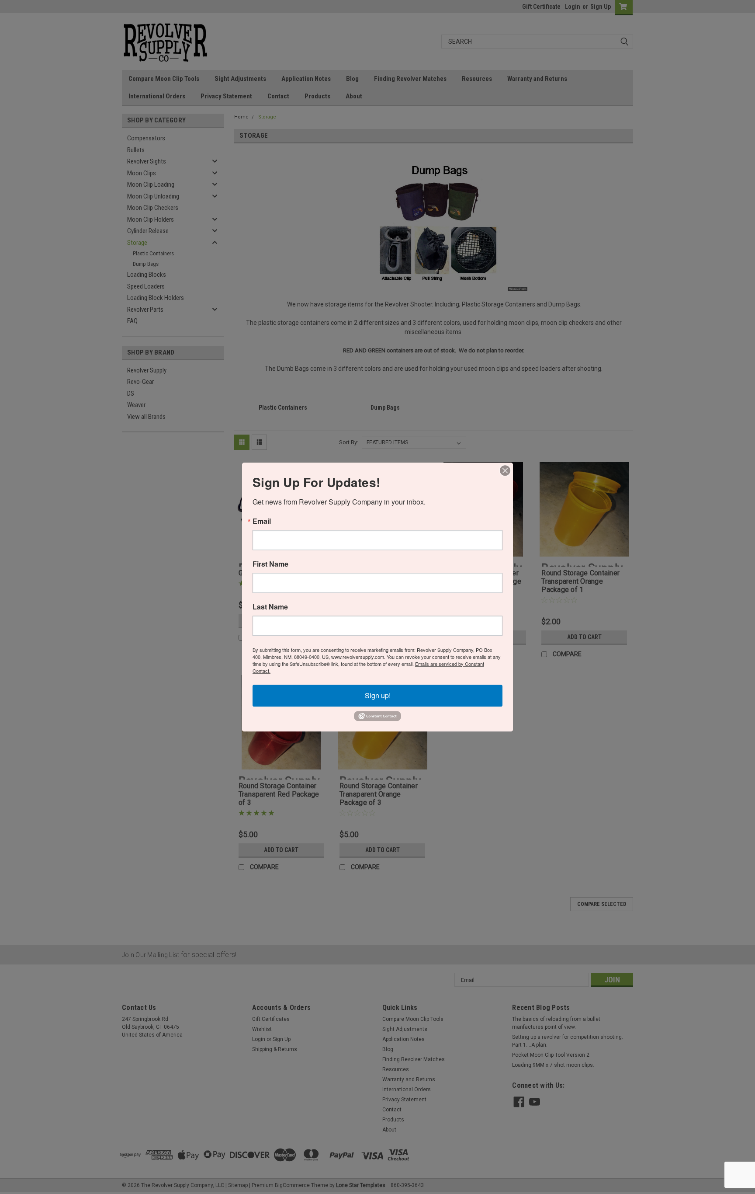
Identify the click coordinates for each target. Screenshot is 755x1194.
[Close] (505, 470)
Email (262, 521)
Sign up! (378, 695)
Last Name (270, 606)
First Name (270, 563)
